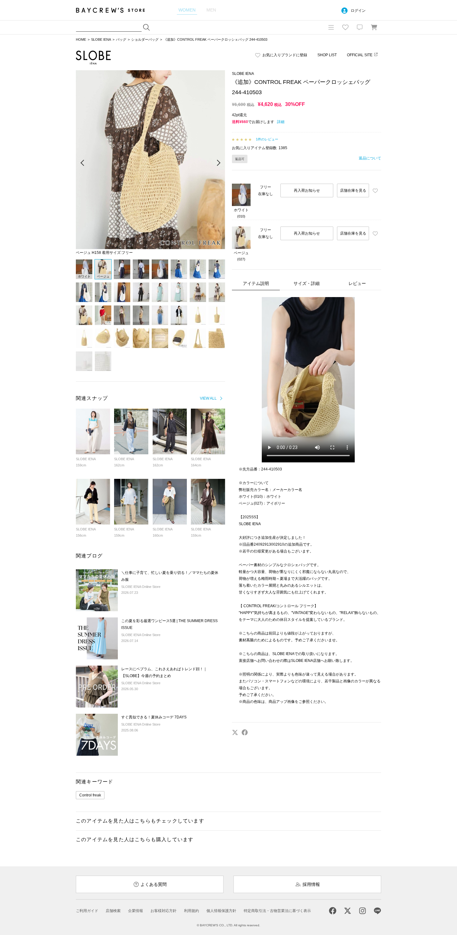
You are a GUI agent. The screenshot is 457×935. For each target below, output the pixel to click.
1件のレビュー (267, 139)
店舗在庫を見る (353, 190)
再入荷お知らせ (307, 190)
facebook (245, 732)
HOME (81, 39)
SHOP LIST (327, 55)
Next (218, 163)
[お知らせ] (360, 27)
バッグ (121, 39)
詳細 (280, 122)
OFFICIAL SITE (359, 55)
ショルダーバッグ (145, 39)
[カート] (374, 27)
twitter (235, 732)
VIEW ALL (208, 398)
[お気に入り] (345, 27)
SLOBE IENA (101, 39)
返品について (370, 158)
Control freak (90, 795)
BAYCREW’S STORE (115, 10)
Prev (83, 163)
